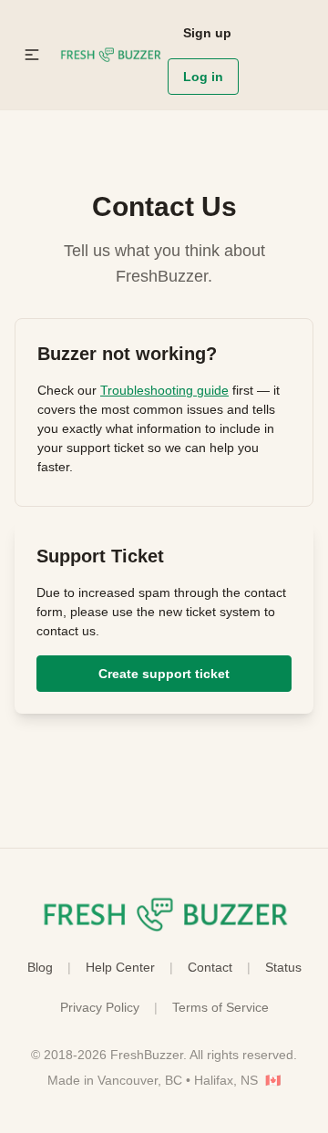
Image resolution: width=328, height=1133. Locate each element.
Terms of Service (220, 1007)
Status (283, 967)
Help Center (120, 967)
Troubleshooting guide (164, 390)
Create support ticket (164, 673)
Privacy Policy (99, 1007)
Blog (40, 967)
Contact (210, 967)
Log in (203, 76)
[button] (31, 54)
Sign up (207, 33)
